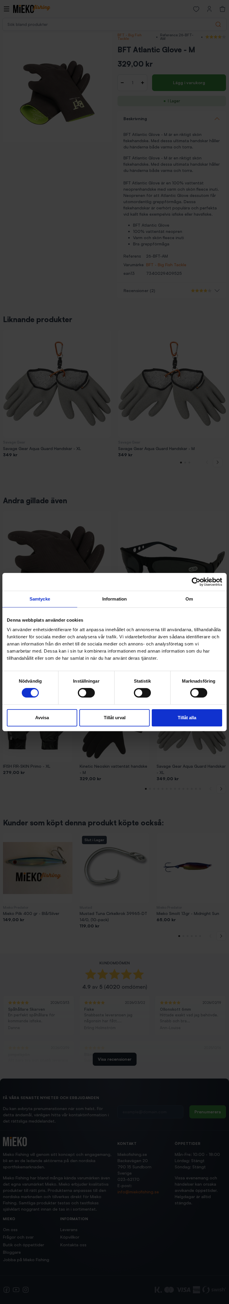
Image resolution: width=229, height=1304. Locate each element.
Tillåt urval (115, 717)
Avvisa (42, 717)
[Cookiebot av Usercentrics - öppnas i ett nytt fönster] (196, 581)
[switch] (86, 693)
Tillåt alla (187, 717)
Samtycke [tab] (40, 598)
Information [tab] (114, 598)
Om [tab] (189, 598)
